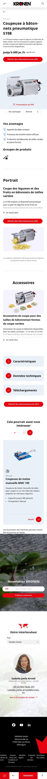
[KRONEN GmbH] (22, 4)
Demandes (28, 775)
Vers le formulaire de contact (22, 697)
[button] (23, 361)
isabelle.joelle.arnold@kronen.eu (23, 691)
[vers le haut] (42, 775)
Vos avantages (15, 111)
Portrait (29, 111)
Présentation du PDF (25, 104)
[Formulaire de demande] (4, 775)
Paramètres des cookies (40, 756)
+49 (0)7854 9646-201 (24, 687)
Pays (9, 638)
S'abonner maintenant (23, 595)
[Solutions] (4, 12)
